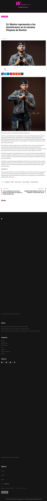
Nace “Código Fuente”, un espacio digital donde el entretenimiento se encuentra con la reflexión (20, 331)
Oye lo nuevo (4, 16)
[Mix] (19, 74)
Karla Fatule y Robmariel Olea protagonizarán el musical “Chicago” (14, 326)
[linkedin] (8, 74)
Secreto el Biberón (26, 182)
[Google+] (13, 74)
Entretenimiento (4, 345)
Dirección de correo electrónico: (7, 488)
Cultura (2, 353)
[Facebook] (2, 74)
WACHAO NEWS (34, 182)
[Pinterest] (11, 74)
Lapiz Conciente (18, 182)
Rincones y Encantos (5, 351)
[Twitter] (5, 74)
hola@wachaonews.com (23, 7)
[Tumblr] (22, 74)
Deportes (3, 349)
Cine (2, 347)
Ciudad (2, 479)
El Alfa (12, 182)
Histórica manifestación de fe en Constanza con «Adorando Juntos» (15, 328)
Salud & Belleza (4, 343)
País (2, 484)
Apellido (2, 475)
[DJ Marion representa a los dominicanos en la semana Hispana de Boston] (23, 53)
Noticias (3, 341)
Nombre (3, 471)
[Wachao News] (23, 3)
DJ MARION (7, 182)
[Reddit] (16, 74)
